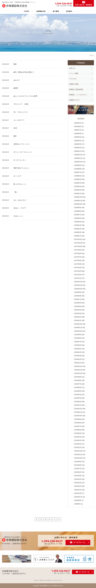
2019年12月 (78, 154)
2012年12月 (78, 451)
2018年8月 (77, 211)
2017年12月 (78, 239)
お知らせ (72, 68)
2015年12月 (78, 324)
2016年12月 (78, 281)
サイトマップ (58, 580)
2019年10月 (78, 162)
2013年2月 (77, 444)
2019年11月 (78, 158)
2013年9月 (77, 419)
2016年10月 (78, 289)
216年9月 (77, 504)
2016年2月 (77, 317)
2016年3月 (77, 313)
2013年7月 (77, 426)
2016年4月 (77, 310)
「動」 (15, 192)
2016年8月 (77, 296)
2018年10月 (78, 204)
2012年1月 (77, 490)
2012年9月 (77, 461)
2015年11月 (78, 327)
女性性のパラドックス (21, 144)
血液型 (15, 88)
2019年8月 (77, 169)
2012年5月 (77, 475)
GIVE (15, 128)
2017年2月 (77, 274)
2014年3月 (77, 398)
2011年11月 (78, 497)
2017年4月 (77, 267)
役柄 (14, 64)
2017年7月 (77, 257)
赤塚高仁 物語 (73, 84)
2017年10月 (78, 246)
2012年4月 (77, 479)
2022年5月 (77, 123)
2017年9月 (77, 250)
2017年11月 (78, 243)
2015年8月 (77, 338)
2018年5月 (77, 222)
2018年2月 (77, 232)
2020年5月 (77, 137)
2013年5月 (77, 433)
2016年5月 (77, 306)
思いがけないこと (19, 184)
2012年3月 (77, 483)
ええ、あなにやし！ (20, 200)
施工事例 (56, 11)
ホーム (26, 11)
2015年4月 (77, 352)
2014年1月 (77, 405)
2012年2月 (77, 486)
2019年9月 (77, 165)
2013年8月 (77, 423)
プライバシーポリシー (46, 580)
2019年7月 (77, 172)
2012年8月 (77, 465)
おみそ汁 (16, 80)
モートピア (17, 176)
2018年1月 (77, 236)
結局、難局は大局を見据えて (23, 72)
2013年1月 (77, 447)
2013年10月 (78, 415)
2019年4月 (77, 183)
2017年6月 (77, 260)
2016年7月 (77, 299)
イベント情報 (73, 73)
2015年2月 (77, 359)
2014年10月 (78, 373)
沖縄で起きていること (21, 168)
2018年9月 (77, 207)
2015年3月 (77, 356)
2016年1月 (77, 320)
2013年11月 (78, 412)
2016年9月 (77, 292)
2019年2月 (77, 190)
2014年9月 (77, 377)
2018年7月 (77, 214)
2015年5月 (77, 349)
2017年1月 (77, 278)
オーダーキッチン (19, 160)
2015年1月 (77, 363)
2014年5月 (77, 391)
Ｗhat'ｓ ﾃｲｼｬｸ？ (19, 208)
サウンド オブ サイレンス (22, 152)
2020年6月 (77, 133)
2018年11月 (78, 200)
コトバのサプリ (18, 120)
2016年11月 (78, 285)
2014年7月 (77, 384)
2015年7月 (77, 341)
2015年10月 (78, 331)
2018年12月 (78, 197)
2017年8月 (77, 253)
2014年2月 (77, 401)
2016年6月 (77, 303)
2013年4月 (77, 437)
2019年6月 (77, 176)
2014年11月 (78, 370)
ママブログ (73, 79)
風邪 (14, 136)
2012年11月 (78, 454)
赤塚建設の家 (41, 11)
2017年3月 (77, 271)
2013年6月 (77, 430)
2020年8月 (77, 126)
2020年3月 (77, 144)
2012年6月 (77, 472)
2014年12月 (78, 366)
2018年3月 (77, 229)
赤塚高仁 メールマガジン (78, 95)
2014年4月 (77, 394)
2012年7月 (77, 468)
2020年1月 (77, 151)
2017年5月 (77, 264)
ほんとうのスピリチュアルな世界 (25, 96)
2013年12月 (78, 409)
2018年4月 (77, 225)
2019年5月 (77, 179)
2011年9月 (77, 500)
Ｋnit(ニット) (17, 216)
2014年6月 (77, 387)
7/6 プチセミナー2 (20, 112)
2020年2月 (77, 147)
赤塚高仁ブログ (74, 100)
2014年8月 (77, 380)
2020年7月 (77, 130)
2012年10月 (78, 458)
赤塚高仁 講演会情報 (76, 89)
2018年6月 (77, 218)
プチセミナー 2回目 (20, 104)
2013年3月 (77, 440)
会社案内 (69, 11)
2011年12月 (78, 493)
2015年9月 (77, 334)
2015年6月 (77, 345)
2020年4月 (77, 140)
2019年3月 (77, 186)
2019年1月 (77, 193)
